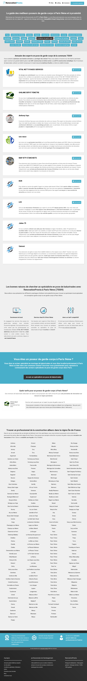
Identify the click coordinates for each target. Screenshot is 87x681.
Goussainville (33, 493)
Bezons (13, 478)
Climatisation (55, 35)
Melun (53, 443)
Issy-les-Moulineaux (33, 506)
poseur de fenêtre (65, 41)
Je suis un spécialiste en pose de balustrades (43, 377)
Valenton (74, 550)
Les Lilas (33, 563)
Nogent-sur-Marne (54, 500)
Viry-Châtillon (74, 601)
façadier (24, 38)
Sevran (74, 515)
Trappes (74, 544)
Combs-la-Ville (13, 575)
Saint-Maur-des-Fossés (74, 484)
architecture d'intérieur (18, 35)
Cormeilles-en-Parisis (13, 585)
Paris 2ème (54, 572)
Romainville (74, 449)
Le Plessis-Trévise (33, 550)
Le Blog (58, 3)
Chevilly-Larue (13, 553)
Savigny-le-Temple (74, 506)
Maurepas (33, 613)
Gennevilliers (33, 481)
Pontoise (53, 607)
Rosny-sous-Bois (74, 452)
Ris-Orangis (74, 443)
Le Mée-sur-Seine (33, 541)
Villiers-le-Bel (74, 591)
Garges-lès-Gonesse (33, 478)
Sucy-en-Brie (74, 528)
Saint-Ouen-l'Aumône (74, 490)
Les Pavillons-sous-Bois (33, 569)
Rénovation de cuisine (47, 45)
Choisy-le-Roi (12, 560)
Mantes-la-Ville (33, 607)
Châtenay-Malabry (13, 534)
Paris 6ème (54, 585)
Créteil (13, 594)
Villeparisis (74, 582)
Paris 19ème (53, 563)
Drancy (13, 604)
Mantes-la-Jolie (33, 604)
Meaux (33, 617)
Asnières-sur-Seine (13, 459)
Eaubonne (13, 610)
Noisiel (53, 503)
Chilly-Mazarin (13, 557)
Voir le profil (77, 69)
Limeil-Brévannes (33, 582)
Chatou (13, 541)
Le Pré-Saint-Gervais (33, 553)
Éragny (13, 620)
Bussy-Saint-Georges (13, 515)
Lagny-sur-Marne (33, 525)
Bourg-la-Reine (13, 500)
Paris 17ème (53, 557)
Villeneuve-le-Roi (74, 575)
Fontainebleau (33, 456)
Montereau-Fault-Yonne (53, 456)
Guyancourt (33, 497)
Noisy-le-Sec (53, 509)
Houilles (33, 503)
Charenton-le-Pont (13, 531)
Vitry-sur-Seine (74, 604)
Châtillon (13, 538)
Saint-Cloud (74, 459)
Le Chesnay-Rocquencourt (33, 534)
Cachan (13, 519)
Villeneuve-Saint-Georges (74, 579)
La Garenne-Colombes (33, 522)
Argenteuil (13, 456)
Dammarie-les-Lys (13, 598)
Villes (51, 3)
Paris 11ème (53, 538)
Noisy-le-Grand (54, 506)
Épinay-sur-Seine (13, 617)
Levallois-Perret (33, 575)
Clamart (13, 563)
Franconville (33, 465)
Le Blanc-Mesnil (33, 528)
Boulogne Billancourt (13, 497)
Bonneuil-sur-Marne (13, 493)
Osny (53, 519)
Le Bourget (33, 531)
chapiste (37, 35)
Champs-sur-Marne (13, 528)
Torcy (74, 541)
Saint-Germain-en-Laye (74, 474)
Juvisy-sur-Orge (33, 515)
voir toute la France (10, 338)
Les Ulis (33, 572)
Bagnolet (12, 474)
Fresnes (33, 468)
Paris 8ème (54, 591)
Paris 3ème (54, 575)
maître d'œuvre (9, 41)
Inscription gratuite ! (77, 3)
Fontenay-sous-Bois (33, 462)
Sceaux (74, 512)
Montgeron (54, 462)
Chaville (13, 544)
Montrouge (54, 478)
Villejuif (74, 566)
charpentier (45, 35)
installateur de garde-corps (45, 38)
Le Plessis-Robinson (33, 547)
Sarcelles (74, 500)
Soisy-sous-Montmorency (74, 522)
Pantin (53, 528)
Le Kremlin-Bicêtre (33, 538)
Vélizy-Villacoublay (74, 557)
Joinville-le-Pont (33, 512)
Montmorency (54, 471)
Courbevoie (13, 591)
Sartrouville (74, 503)
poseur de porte (77, 41)
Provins (54, 610)
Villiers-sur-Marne (74, 594)
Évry (33, 452)
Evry (33, 449)
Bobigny (13, 481)
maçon (81, 38)
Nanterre (53, 484)
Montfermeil (53, 459)
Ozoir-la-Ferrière (53, 522)
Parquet (47, 41)
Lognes (33, 588)
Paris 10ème (53, 534)
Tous (7, 35)
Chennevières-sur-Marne (13, 550)
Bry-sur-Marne (13, 512)
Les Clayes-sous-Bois (33, 560)
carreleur (29, 35)
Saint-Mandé (74, 481)
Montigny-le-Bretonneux (53, 465)
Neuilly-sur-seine (53, 497)
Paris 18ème (53, 560)
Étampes (33, 446)
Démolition (7, 38)
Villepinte (74, 585)
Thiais (74, 538)
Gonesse (33, 490)
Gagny (33, 471)
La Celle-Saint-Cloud (33, 519)
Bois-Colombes (13, 484)
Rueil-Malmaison (74, 456)
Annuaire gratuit (8, 663)
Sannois (74, 497)
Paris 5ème (54, 582)
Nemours (53, 487)
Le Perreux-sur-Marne (33, 544)
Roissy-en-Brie (74, 446)
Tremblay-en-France (74, 547)
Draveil (13, 607)
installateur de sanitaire (61, 38)
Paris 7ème (54, 588)
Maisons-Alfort (33, 594)
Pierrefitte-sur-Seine (53, 594)
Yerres (74, 607)
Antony (13, 449)
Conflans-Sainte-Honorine (13, 579)
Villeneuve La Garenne (74, 572)
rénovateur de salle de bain (30, 45)
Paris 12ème (53, 541)
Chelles (13, 547)
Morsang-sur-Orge (54, 481)
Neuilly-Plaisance (53, 490)
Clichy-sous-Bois (13, 569)
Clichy (13, 566)
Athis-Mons (13, 462)
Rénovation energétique (62, 45)
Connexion (66, 3)
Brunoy (13, 509)
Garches (33, 474)
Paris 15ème (53, 550)
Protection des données (10, 671)
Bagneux (13, 471)
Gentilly (33, 484)
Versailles (74, 560)
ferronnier (32, 38)
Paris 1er (53, 566)
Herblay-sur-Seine (33, 500)
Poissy (54, 601)
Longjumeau (33, 591)
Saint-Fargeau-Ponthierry (74, 471)
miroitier (27, 41)
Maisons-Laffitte (33, 598)
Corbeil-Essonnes (13, 582)
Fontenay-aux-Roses (33, 459)
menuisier (19, 41)
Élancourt (13, 613)
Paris (53, 531)
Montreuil (53, 474)
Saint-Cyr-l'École (74, 462)
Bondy (13, 490)
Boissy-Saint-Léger (13, 487)
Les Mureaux (33, 566)
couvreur (64, 35)
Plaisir (53, 598)
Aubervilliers (13, 465)
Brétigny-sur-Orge (13, 503)
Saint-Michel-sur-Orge (74, 487)
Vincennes (74, 598)
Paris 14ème (53, 547)
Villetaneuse (74, 588)
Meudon (53, 446)
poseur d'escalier (15, 45)
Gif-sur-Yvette (33, 487)
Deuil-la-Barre (13, 601)
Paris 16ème (53, 553)
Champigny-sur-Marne (13, 525)
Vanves (74, 553)
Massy (33, 610)
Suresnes (74, 531)
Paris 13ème (53, 544)
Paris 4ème (54, 579)
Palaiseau (53, 525)
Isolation (73, 38)
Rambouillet (53, 617)
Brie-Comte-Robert (13, 506)
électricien (16, 38)
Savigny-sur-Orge (74, 509)
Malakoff (33, 601)
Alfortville (13, 446)
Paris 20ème (53, 569)
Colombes (13, 572)
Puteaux (53, 613)
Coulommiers (13, 588)
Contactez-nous (8, 675)
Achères (13, 443)
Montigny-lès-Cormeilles (53, 468)
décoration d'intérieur (75, 35)
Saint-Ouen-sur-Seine (74, 493)
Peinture (54, 41)
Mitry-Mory (54, 449)
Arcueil (13, 452)
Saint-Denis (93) (74, 465)
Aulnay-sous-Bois (13, 468)
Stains (74, 525)
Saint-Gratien (74, 478)
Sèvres (74, 519)
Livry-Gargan (33, 585)
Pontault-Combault (53, 604)
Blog (5, 673)
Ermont (33, 443)
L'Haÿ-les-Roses (33, 579)
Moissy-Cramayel (53, 452)
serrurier (74, 45)
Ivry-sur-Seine (33, 509)
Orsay (53, 515)
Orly (54, 512)
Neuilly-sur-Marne (54, 493)
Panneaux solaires (37, 41)
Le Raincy (33, 557)
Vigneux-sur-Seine (74, 563)
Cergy (13, 522)
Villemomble (74, 569)
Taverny (74, 534)
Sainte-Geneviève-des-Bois (74, 468)
